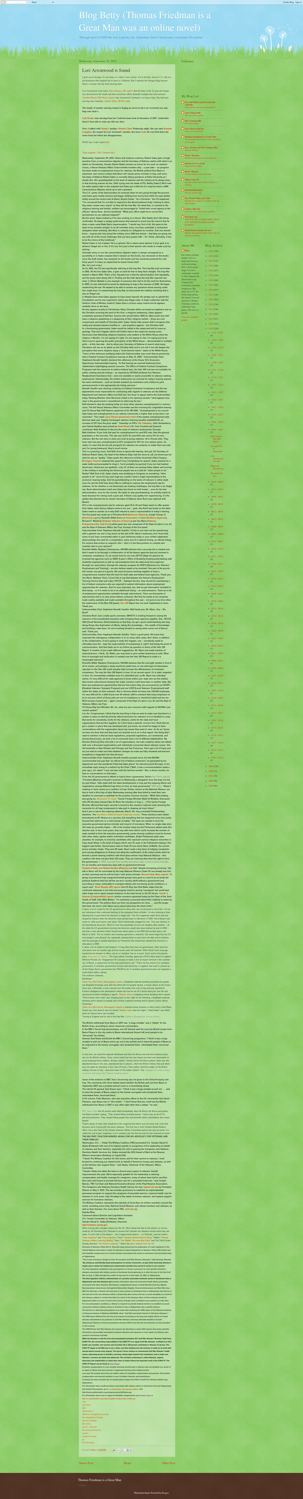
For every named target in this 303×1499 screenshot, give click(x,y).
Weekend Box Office (193, 166)
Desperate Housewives (217, 467)
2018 (211, 289)
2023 (211, 265)
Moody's (105, 128)
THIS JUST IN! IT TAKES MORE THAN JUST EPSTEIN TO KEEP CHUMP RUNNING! (202, 222)
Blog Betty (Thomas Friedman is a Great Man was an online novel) (145, 20)
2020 (211, 280)
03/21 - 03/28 (217, 675)
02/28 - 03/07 (217, 697)
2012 (211, 318)
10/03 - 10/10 (217, 421)
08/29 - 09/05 (217, 504)
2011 (211, 323)
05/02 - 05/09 (217, 630)
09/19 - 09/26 (217, 481)
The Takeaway (145, 423)
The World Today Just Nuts (197, 198)
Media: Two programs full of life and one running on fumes (202, 234)
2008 (211, 771)
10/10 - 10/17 (217, 414)
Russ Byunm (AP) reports (121, 90)
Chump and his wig (193, 192)
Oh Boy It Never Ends (195, 163)
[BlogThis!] (121, 1450)
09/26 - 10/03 (217, 429)
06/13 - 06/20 (217, 586)
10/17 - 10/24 (217, 407)
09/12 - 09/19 (217, 489)
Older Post (168, 1463)
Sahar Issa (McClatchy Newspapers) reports (102, 982)
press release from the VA (142, 1244)
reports (154, 874)
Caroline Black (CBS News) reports (98, 97)
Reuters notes (125, 1010)
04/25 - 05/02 (217, 638)
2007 (211, 775)
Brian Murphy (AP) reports (108, 887)
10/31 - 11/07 (217, 392)
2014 (211, 309)
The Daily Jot (191, 216)
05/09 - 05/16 (217, 623)
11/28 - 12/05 (217, 362)
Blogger (165, 1492)
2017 (211, 294)
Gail (143, 131)
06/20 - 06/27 (217, 578)
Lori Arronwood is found (217, 458)
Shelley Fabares (191, 150)
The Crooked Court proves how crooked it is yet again (203, 140)
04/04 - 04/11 (217, 660)
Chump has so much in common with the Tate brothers (202, 202)
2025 (211, 255)
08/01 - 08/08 (217, 533)
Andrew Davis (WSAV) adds (117, 101)
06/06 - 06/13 (217, 593)
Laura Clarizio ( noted (120, 417)
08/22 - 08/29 (217, 511)
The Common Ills (193, 120)
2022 (211, 270)
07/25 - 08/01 (217, 541)
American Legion (91, 518)
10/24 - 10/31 (217, 399)
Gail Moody (88, 118)
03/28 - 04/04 (217, 668)
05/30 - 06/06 (217, 601)
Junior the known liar (194, 131)
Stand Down (123, 426)
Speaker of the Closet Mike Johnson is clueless (201, 183)
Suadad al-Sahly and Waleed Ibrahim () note (107, 868)
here (107, 142)
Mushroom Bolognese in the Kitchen (200, 158)
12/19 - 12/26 (217, 339)
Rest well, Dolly (192, 123)
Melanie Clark (125, 128)
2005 (211, 785)
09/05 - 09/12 (217, 496)
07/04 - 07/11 (217, 563)
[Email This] (118, 1450)
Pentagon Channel (92, 461)
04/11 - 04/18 (217, 653)
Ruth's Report (191, 171)
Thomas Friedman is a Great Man (201, 136)
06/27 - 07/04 (217, 571)
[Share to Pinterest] (130, 1450)
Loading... (82, 1485)
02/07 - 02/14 (217, 720)
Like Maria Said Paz (194, 128)
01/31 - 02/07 (217, 727)
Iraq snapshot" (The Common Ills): (99, 152)
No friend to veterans (108, 1244)
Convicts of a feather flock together (200, 211)
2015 (211, 304)
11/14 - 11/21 (217, 377)
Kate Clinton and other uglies (216, 439)
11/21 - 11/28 (217, 369)
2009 (211, 766)
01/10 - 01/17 (217, 749)
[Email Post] (113, 1449)
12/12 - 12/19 (217, 347)
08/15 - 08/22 (217, 519)
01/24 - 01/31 (217, 735)
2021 (211, 275)
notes (125, 994)
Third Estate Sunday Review (198, 230)
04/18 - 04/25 (217, 645)
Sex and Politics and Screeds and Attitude (200, 103)
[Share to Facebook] (127, 1450)
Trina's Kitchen (192, 155)
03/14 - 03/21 (217, 683)
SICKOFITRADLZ (194, 190)
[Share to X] (124, 1450)
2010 (211, 328)
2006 (211, 780)
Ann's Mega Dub (193, 112)
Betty (187, 250)
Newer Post (86, 1463)
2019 (211, 284)
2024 (211, 260)
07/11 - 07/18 (217, 556)
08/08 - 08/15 (217, 526)
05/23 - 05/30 (217, 608)
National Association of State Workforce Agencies (141, 518)
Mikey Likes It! (192, 179)
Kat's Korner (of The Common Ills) (201, 147)
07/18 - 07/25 (217, 548)
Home (127, 1463)
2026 (211, 251)
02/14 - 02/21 (217, 712)
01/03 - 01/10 (217, 757)
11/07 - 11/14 (217, 384)
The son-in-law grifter (194, 115)
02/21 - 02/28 (217, 705)
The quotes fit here (216, 474)
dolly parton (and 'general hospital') (200, 107)
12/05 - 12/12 (217, 354)
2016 (211, 299)
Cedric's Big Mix (192, 209)
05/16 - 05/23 (217, 615)
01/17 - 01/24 (217, 742)
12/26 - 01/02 (217, 332)
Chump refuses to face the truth (198, 174)
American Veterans (137, 514)
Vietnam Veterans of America (117, 521)
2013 (211, 313)
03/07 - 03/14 (217, 690)
